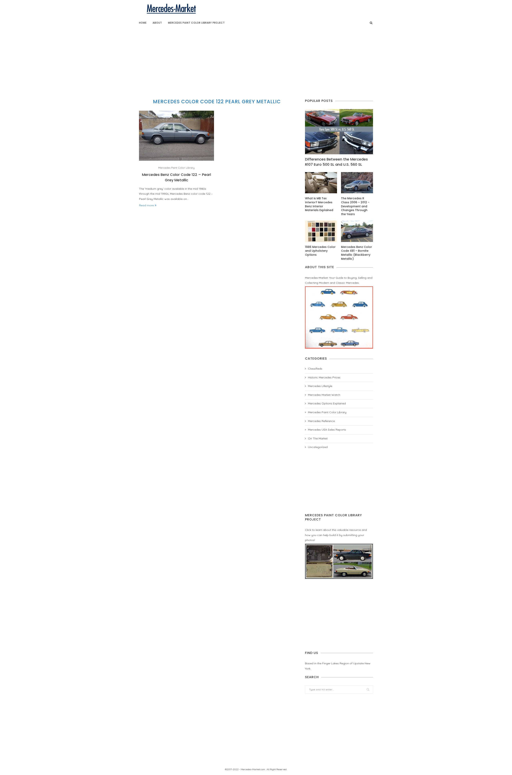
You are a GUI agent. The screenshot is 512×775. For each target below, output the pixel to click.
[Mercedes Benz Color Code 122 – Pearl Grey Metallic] (176, 136)
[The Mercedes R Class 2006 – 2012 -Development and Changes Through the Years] (357, 182)
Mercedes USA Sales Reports (327, 429)
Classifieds (315, 368)
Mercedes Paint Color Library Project (196, 22)
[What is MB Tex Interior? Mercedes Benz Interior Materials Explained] (321, 182)
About (157, 22)
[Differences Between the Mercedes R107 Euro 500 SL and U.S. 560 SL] (339, 131)
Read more (146, 205)
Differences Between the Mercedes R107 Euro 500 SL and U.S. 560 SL (336, 162)
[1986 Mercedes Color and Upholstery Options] (321, 231)
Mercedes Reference (321, 421)
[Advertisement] (256, 59)
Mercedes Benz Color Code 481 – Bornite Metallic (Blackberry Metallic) (356, 253)
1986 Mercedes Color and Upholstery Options (320, 251)
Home (143, 22)
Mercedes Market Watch (324, 395)
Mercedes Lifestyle (320, 386)
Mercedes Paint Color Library (176, 167)
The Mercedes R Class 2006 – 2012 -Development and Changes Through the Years (355, 206)
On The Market (318, 438)
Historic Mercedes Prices (324, 377)
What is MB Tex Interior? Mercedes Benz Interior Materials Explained (319, 204)
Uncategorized (318, 447)
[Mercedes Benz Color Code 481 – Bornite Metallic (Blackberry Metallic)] (357, 231)
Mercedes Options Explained (327, 403)
